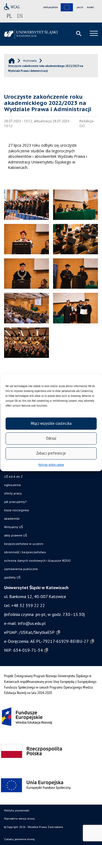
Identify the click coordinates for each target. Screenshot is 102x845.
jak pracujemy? (15, 502)
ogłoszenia (12, 485)
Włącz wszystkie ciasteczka (51, 423)
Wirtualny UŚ (13, 527)
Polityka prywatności (16, 810)
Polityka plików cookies (51, 464)
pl (9, 16)
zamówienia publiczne (21, 569)
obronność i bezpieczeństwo (25, 552)
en (20, 16)
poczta (80, 7)
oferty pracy (13, 493)
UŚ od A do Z (13, 476)
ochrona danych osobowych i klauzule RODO (37, 560)
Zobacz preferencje (51, 453)
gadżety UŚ (12, 577)
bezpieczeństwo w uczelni (23, 544)
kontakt (90, 7)
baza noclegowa (16, 510)
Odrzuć (51, 438)
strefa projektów (50, 7)
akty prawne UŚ (15, 535)
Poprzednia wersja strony (19, 818)
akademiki (12, 518)
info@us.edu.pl (32, 623)
